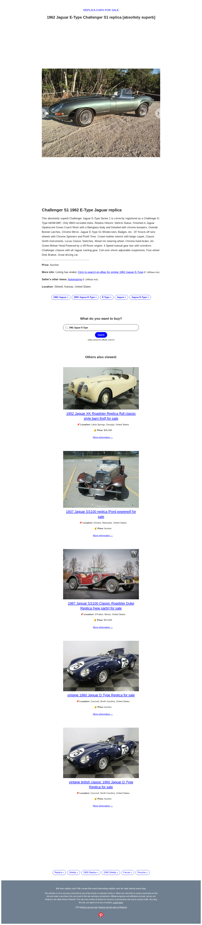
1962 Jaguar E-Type (84, 297)
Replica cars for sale (101, 10)
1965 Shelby (110, 872)
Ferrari (126, 872)
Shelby (72, 872)
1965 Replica (89, 872)
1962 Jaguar (59, 297)
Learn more (118, 903)
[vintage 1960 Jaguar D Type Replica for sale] (101, 690)
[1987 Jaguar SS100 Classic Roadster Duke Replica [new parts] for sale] (101, 598)
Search (101, 335)
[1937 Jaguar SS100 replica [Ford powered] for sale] (101, 507)
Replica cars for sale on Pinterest (113, 907)
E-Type (106, 297)
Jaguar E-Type (139, 297)
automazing (75, 279)
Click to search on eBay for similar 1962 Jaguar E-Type (110, 272)
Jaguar (120, 297)
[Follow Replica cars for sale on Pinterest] (101, 916)
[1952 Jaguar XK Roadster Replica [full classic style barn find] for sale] (101, 408)
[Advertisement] (101, 45)
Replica (58, 872)
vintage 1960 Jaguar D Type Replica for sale (101, 695)
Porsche (141, 872)
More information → (103, 437)
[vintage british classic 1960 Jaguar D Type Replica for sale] (101, 777)
